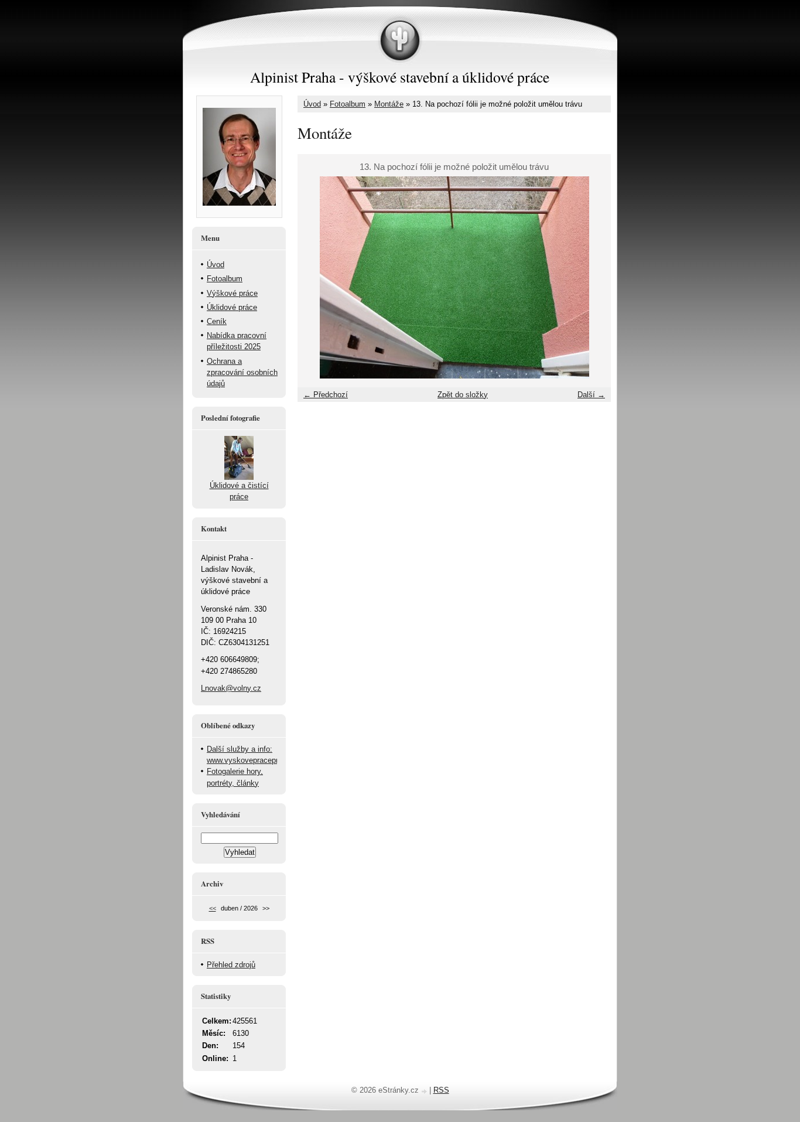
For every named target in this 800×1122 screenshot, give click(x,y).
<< (212, 908)
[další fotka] (592, 277)
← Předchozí (325, 394)
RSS (441, 1090)
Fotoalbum (347, 104)
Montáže (389, 104)
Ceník (217, 321)
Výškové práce (232, 293)
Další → (591, 394)
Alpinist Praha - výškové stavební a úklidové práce (399, 77)
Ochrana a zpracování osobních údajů (242, 372)
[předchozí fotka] (316, 277)
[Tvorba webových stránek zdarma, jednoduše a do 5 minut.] (425, 1091)
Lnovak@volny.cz (231, 688)
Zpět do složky (462, 394)
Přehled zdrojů (231, 964)
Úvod (312, 104)
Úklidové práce (232, 307)
